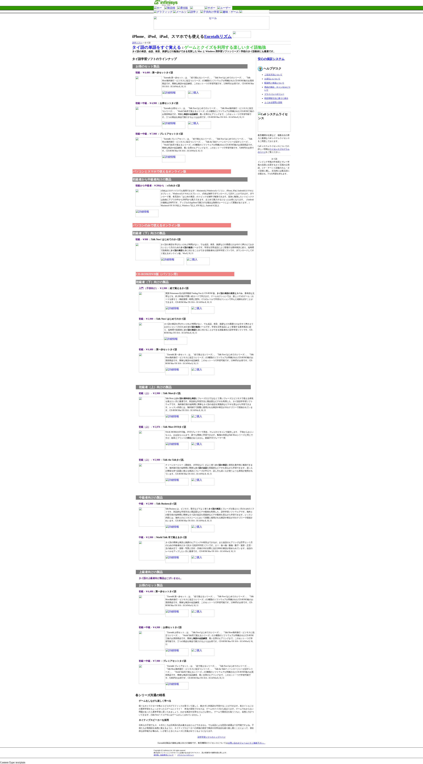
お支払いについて (272, 79)
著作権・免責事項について (163, 755)
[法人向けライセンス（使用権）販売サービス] (197, 9)
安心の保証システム (271, 59)
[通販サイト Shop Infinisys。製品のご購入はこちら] (183, 9)
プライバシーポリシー (274, 94)
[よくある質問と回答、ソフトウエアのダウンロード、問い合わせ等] (211, 9)
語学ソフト (137, 43)
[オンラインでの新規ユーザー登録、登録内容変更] (224, 9)
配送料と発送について (274, 83)
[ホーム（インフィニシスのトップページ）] (159, 9)
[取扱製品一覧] (170, 9)
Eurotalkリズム (218, 36)
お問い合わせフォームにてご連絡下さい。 (246, 743)
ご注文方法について (273, 74)
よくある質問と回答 (273, 102)
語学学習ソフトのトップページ (211, 737)
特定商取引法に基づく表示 (276, 98)
